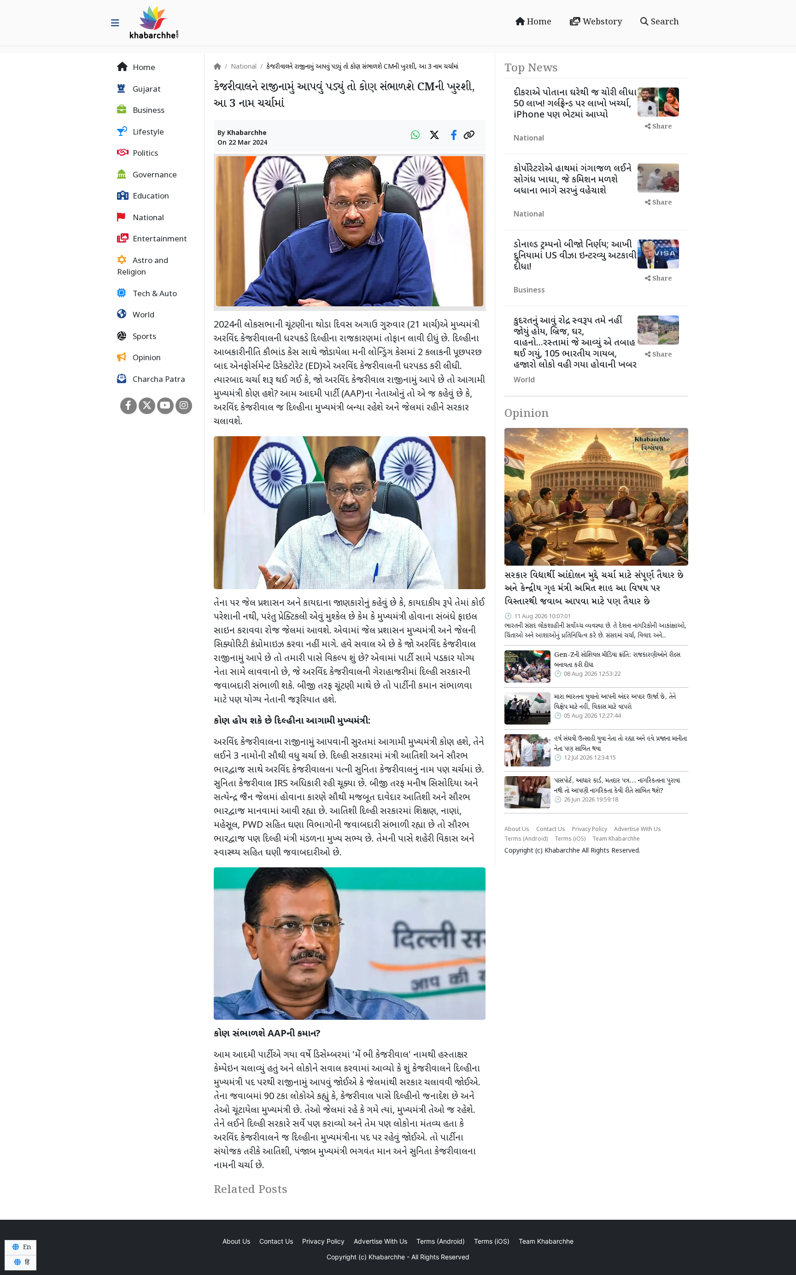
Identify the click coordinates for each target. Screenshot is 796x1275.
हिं (26, 1262)
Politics (144, 154)
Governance (154, 175)
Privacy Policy (589, 829)
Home (538, 22)
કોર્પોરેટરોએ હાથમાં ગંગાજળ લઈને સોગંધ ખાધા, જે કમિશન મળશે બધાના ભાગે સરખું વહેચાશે (573, 180)
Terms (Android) (526, 839)
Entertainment (159, 239)
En (26, 1247)
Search (664, 22)
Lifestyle (147, 133)
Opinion (146, 358)
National (147, 218)
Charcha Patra (158, 380)
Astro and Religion (142, 267)
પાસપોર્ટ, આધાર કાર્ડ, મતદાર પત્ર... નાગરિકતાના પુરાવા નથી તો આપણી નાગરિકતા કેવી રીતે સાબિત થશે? (617, 785)
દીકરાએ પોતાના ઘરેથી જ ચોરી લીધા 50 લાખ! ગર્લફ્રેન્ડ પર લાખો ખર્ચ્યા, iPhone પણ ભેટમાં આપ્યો (575, 104)
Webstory (601, 22)
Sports (143, 337)
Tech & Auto (154, 294)
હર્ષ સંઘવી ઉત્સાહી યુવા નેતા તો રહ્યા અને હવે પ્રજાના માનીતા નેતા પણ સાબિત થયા (620, 744)
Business (147, 111)
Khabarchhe (247, 133)
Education (150, 197)
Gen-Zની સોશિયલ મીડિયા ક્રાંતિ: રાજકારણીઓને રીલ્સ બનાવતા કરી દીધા (617, 660)
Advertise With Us (637, 829)
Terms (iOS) (570, 839)
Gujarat (146, 90)
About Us (516, 829)
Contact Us (550, 829)
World (142, 315)
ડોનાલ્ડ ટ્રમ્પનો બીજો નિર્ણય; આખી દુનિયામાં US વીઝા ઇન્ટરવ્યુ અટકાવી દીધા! (575, 256)
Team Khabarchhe (616, 839)
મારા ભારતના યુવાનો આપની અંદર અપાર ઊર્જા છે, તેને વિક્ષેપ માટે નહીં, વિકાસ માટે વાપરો (615, 702)
